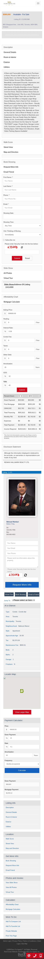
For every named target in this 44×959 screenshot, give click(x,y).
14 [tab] (17, 32)
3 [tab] (13, 29)
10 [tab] (37, 29)
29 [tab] (34, 35)
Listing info (10, 803)
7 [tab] (27, 29)
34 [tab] (22, 38)
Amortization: (8, 364)
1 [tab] (7, 29)
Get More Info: (12, 856)
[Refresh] (22, 247)
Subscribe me (10, 240)
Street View (8, 147)
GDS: (5, 372)
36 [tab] (29, 38)
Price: (7, 726)
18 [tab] (30, 32)
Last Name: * (8, 186)
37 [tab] (32, 38)
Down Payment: (10, 735)
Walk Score (8, 142)
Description (8, 47)
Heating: (6, 319)
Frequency (8, 760)
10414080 (9, 287)
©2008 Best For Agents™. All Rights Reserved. (22, 949)
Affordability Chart (11, 297)
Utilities (7, 67)
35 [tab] (25, 38)
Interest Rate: (8, 328)
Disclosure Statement (12, 447)
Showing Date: (8, 213)
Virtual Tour (8, 278)
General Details (10, 52)
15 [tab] (20, 32)
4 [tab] (17, 29)
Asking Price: (8, 310)
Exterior (7, 62)
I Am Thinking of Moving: (12, 231)
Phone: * (6, 195)
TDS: (5, 382)
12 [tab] (10, 32)
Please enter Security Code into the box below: (21, 244)
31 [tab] (12, 38)
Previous (7, 34)
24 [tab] (17, 35)
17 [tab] (27, 32)
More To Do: (11, 917)
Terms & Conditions (29, 941)
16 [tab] (24, 32)
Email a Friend (33, 594)
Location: (10, 834)
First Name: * (8, 177)
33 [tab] (18, 38)
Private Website (11, 931)
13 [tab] (13, 32)
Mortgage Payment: (12, 789)
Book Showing (9, 162)
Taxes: (5, 346)
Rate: (6, 743)
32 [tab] (15, 38)
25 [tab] (20, 35)
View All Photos (11, 887)
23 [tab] (13, 35)
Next (37, 34)
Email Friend (9, 172)
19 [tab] (34, 32)
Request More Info (11, 167)
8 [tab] (30, 29)
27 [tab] (27, 35)
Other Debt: (7, 355)
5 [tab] (20, 29)
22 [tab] (10, 35)
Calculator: (10, 900)
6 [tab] (24, 29)
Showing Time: (8, 222)
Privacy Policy (17, 941)
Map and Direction (11, 152)
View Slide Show (11, 882)
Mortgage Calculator (12, 302)
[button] (22, 691)
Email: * (6, 204)
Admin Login (7, 941)
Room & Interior (10, 57)
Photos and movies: (15, 878)
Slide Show (8, 268)
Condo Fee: (7, 337)
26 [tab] (24, 35)
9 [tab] (34, 29)
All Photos (8, 273)
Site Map (24, 944)
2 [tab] (10, 29)
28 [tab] (30, 35)
